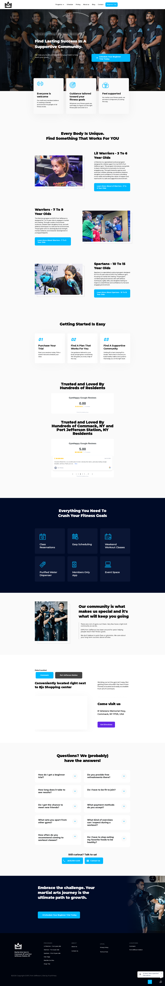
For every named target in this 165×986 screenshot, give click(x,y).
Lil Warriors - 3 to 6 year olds (52, 946)
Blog (93, 4)
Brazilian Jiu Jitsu (49, 960)
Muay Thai (47, 964)
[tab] (44, 675)
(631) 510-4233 (73, 861)
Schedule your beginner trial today (110, 58)
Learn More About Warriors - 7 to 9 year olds (52, 241)
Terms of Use (104, 952)
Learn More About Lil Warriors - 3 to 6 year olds (111, 187)
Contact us (95, 861)
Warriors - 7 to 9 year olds (51, 950)
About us (86, 4)
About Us (74, 946)
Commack (132, 946)
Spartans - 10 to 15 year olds (52, 953)
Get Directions (106, 725)
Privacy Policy (104, 947)
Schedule (70, 4)
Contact (100, 4)
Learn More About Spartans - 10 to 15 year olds (112, 293)
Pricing (78, 4)
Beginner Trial (111, 4)
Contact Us (75, 951)
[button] (60, 4)
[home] (8, 4)
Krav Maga (47, 957)
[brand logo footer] (18, 946)
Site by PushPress (49, 976)
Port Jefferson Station (136, 950)
